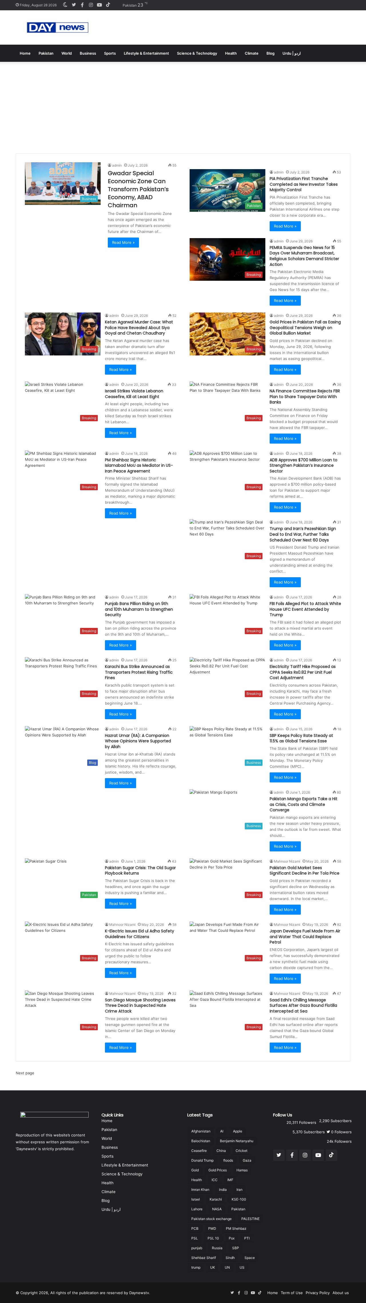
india (223, 1189)
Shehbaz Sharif (203, 1257)
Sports (110, 53)
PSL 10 (213, 1238)
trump (195, 1267)
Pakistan (46, 53)
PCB (194, 1228)
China (221, 1150)
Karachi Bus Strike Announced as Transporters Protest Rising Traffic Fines (139, 672)
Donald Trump (202, 1160)
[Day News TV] (58, 27)
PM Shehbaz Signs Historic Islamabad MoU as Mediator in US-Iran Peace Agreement (139, 465)
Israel (195, 1199)
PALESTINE (250, 1219)
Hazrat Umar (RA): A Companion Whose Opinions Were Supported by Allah (138, 741)
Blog (270, 53)
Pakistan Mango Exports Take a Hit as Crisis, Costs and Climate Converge (303, 804)
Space (249, 1257)
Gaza (247, 1160)
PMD (212, 1228)
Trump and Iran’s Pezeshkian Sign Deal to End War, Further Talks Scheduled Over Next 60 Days (303, 534)
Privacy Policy (318, 1292)
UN (227, 1267)
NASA (217, 1209)
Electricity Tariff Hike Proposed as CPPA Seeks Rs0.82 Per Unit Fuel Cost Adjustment (303, 672)
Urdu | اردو (292, 53)
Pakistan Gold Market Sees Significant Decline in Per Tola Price (304, 870)
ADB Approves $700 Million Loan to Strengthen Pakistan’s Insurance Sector (303, 465)
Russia (217, 1248)
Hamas (242, 1170)
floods (228, 1160)
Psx (231, 1238)
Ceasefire (199, 1150)
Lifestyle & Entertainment (146, 53)
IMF (230, 1180)
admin (117, 165)
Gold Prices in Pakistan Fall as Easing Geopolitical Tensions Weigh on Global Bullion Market (305, 327)
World (66, 53)
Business (88, 53)
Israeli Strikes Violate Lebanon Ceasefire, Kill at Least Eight (134, 394)
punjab (196, 1248)
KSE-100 (239, 1199)
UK (212, 1267)
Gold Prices (217, 1170)
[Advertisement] (183, 105)
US (242, 1267)
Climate (251, 53)
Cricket (241, 1150)
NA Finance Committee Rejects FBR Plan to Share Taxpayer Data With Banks (305, 396)
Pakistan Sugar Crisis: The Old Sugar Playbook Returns (140, 870)
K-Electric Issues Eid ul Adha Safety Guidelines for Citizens (139, 934)
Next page (25, 1073)
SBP (235, 1248)
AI (221, 1131)
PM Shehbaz (236, 1228)
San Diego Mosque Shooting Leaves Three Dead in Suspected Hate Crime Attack (140, 1005)
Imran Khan (200, 1189)
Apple (237, 1131)
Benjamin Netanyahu (236, 1141)
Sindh (230, 1257)
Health (231, 53)
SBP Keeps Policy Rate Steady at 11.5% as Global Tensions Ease (301, 738)
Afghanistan (200, 1131)
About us (341, 1292)
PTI (247, 1238)
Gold (195, 1170)
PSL (194, 1238)
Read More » (123, 242)
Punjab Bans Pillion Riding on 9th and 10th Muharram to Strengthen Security (139, 609)
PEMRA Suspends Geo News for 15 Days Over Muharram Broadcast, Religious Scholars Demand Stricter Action (304, 256)
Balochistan (200, 1141)
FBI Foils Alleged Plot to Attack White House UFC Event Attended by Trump (305, 609)
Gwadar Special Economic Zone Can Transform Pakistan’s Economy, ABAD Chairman (138, 189)
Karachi (216, 1199)
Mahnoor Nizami (287, 861)
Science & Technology (197, 53)
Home (25, 53)
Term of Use (292, 1292)
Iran (239, 1189)
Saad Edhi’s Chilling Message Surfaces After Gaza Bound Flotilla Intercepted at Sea (303, 1005)
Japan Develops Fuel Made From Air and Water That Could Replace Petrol (305, 936)
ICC (215, 1180)
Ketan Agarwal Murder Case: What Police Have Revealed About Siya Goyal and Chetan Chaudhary (139, 327)
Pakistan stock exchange (211, 1219)
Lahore (196, 1209)
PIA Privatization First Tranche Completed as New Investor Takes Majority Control (304, 184)
